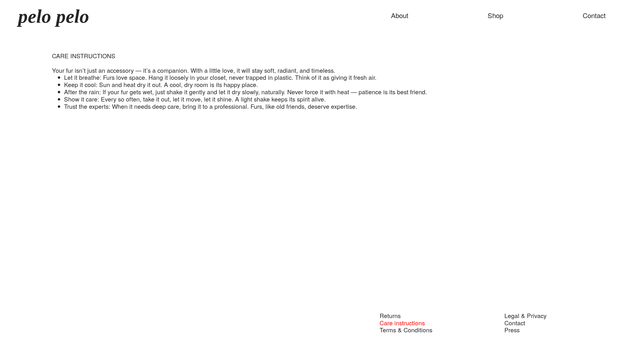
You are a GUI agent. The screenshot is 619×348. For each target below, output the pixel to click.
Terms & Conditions (403, 329)
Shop (495, 15)
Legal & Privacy (522, 315)
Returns (388, 315)
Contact (594, 15)
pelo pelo (51, 16)
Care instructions (400, 322)
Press (509, 329)
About (399, 15)
